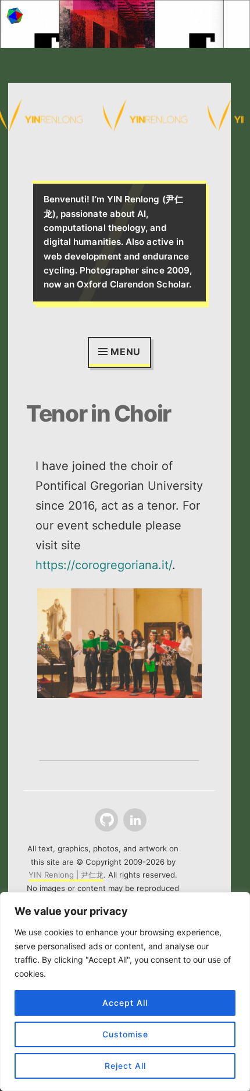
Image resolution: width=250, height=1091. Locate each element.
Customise (125, 1034)
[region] (125, 991)
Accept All (125, 1003)
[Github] (105, 820)
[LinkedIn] (134, 820)
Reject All (125, 1066)
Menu (125, 351)
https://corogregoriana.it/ (103, 565)
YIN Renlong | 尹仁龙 (65, 874)
